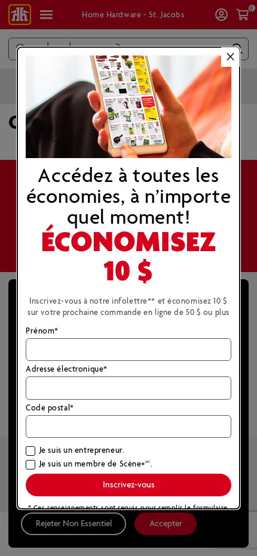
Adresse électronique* (67, 370)
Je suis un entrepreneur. (81, 451)
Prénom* (42, 331)
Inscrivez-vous (129, 485)
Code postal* (50, 408)
